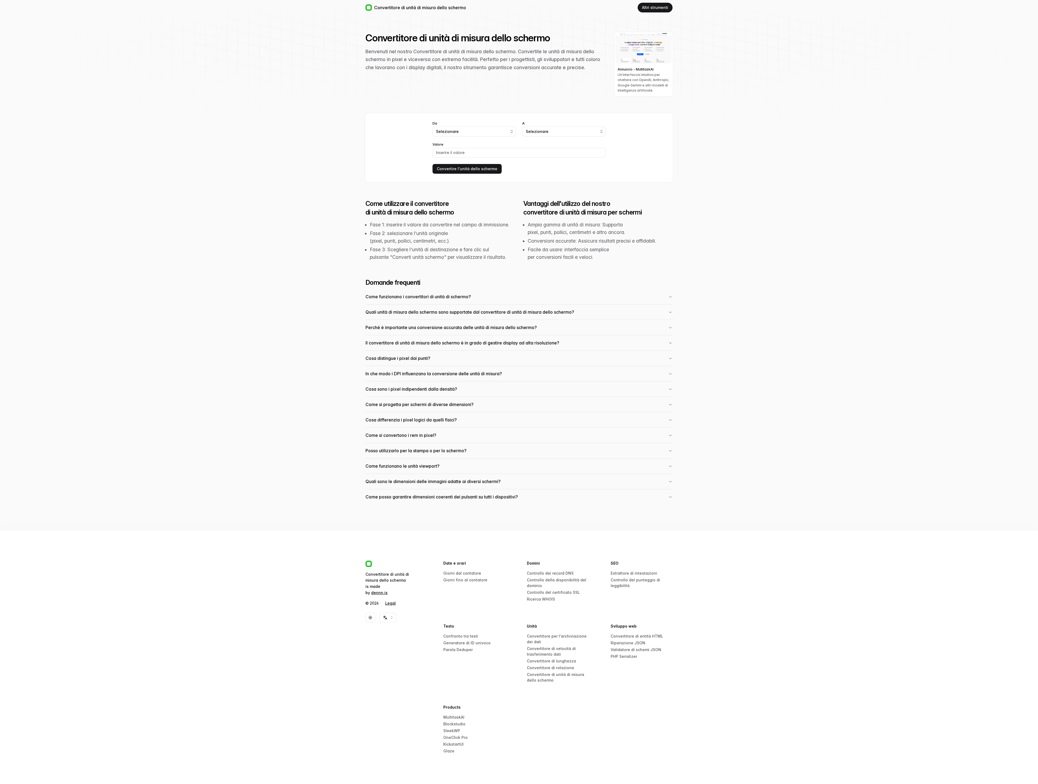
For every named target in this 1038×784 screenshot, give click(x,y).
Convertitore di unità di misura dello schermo (555, 677)
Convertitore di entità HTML (637, 636)
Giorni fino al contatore (465, 580)
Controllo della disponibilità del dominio (556, 583)
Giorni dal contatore (462, 573)
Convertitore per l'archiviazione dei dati (557, 639)
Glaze (448, 751)
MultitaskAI (453, 717)
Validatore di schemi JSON (636, 649)
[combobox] (474, 131)
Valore (437, 144)
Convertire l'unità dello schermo (467, 168)
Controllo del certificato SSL (553, 592)
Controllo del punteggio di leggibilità (635, 583)
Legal (390, 603)
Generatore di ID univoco (467, 643)
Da (434, 123)
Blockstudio (454, 724)
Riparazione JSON (628, 643)
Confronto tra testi (460, 636)
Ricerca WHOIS (541, 599)
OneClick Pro (455, 737)
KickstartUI (453, 744)
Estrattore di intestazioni (634, 573)
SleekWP (451, 730)
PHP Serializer (624, 656)
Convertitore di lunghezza (551, 661)
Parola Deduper (458, 649)
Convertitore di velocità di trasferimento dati (551, 651)
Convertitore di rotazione (550, 667)
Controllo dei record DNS (550, 573)
